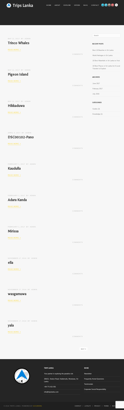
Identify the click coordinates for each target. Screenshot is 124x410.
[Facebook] (102, 5)
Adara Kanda (17, 200)
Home (48, 5)
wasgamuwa (17, 294)
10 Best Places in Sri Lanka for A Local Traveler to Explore (106, 67)
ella (10, 263)
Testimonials (88, 384)
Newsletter (88, 374)
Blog (85, 5)
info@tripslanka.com (51, 392)
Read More (14, 49)
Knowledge (96, 114)
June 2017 (96, 83)
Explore (67, 5)
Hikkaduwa (16, 106)
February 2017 (98, 89)
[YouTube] (112, 5)
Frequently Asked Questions (94, 379)
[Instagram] (109, 5)
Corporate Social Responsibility (95, 389)
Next (83, 349)
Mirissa (13, 231)
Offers (77, 5)
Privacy (97, 406)
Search (116, 5)
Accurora (37, 406)
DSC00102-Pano (21, 137)
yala (11, 325)
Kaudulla (14, 168)
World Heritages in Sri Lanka (102, 55)
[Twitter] (106, 5)
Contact (95, 5)
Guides (95, 109)
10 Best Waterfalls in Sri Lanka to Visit (106, 61)
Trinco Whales (18, 43)
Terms (106, 406)
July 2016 (96, 94)
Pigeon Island (18, 74)
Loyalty (88, 406)
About (57, 5)
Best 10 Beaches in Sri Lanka (103, 50)
